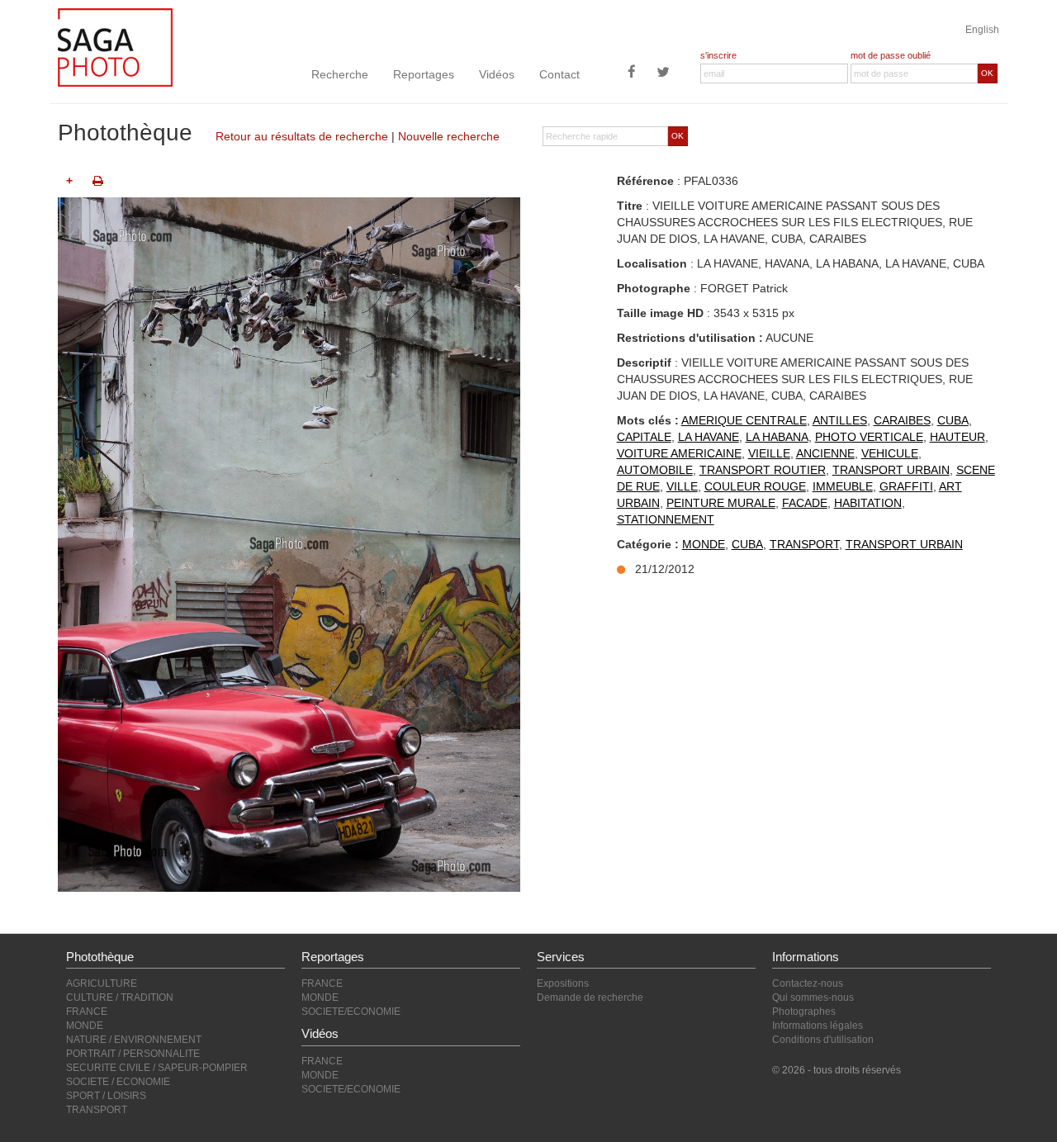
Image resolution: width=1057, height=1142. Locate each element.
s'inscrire (718, 55)
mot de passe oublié (891, 55)
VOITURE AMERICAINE (679, 453)
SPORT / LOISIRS (106, 1096)
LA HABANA (777, 436)
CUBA (953, 420)
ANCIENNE (825, 453)
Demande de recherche (590, 997)
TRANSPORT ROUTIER (762, 469)
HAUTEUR (957, 436)
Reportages (423, 74)
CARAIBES (902, 420)
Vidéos (496, 74)
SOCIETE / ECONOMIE (118, 1082)
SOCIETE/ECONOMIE (351, 1011)
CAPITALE (644, 436)
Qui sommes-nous (813, 997)
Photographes (804, 1011)
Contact (559, 74)
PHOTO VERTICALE (869, 436)
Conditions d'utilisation (823, 1039)
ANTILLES (840, 420)
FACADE (804, 502)
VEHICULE (889, 453)
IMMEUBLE (843, 486)
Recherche (339, 74)
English (982, 30)
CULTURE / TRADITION (119, 997)
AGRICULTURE (101, 983)
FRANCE (86, 1011)
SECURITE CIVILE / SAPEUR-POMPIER (157, 1067)
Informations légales (817, 1025)
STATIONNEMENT (665, 519)
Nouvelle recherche (449, 136)
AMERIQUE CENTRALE (744, 420)
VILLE (682, 486)
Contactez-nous (807, 983)
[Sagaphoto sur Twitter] (663, 73)
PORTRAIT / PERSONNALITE (133, 1053)
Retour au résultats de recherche (302, 136)
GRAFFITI (906, 486)
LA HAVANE (708, 436)
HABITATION (868, 502)
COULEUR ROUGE (755, 486)
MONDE (703, 544)
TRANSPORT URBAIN (891, 469)
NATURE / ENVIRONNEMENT (133, 1039)
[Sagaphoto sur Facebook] (631, 73)
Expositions (563, 983)
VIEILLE (769, 453)
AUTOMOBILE (655, 469)
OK (987, 73)
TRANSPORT (804, 544)
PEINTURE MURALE (720, 502)
